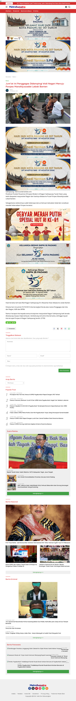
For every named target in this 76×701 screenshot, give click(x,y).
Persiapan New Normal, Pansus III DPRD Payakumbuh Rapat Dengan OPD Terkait (35, 394)
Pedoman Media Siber (58, 694)
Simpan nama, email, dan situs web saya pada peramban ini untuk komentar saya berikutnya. (35, 366)
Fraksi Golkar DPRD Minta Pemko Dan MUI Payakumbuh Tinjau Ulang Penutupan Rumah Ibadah (39, 412)
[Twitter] (33, 688)
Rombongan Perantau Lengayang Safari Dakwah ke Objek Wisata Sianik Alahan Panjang (64, 650)
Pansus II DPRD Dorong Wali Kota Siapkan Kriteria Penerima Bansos (31, 424)
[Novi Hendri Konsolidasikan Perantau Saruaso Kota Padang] (11, 478)
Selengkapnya (37, 493)
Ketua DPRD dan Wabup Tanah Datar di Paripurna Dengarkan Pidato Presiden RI (21, 565)
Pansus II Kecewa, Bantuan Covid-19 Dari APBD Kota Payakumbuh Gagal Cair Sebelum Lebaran (39, 400)
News (7, 81)
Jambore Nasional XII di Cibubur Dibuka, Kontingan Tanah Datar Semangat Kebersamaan (54, 565)
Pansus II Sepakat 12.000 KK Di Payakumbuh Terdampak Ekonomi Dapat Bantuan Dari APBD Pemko (38, 406)
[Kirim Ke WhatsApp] (69, 328)
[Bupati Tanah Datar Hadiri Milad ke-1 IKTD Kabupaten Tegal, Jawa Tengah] (38, 451)
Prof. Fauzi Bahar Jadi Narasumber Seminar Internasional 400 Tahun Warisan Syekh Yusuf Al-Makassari (38, 543)
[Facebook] (29, 688)
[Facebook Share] (54, 328)
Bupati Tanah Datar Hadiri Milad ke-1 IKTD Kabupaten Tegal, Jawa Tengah (30, 472)
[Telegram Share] (65, 328)
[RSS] (46, 688)
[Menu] (7, 6)
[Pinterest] (36, 688)
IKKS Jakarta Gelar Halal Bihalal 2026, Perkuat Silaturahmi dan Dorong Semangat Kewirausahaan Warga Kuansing (43, 486)
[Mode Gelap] (66, 6)
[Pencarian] (69, 6)
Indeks (14, 694)
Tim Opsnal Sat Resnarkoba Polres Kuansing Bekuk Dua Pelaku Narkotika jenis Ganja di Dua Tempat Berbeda (37, 622)
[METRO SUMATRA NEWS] (17, 6)
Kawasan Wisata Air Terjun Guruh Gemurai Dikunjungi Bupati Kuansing (59, 657)
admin (11, 89)
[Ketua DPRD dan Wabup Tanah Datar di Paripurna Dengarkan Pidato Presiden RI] (21, 554)
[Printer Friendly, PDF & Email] (11, 322)
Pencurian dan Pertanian (13, 628)
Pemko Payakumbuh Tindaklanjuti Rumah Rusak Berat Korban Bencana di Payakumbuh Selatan (41, 666)
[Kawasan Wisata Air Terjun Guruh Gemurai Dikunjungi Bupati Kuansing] (29, 655)
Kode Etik (27, 694)
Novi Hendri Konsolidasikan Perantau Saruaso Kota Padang (36, 477)
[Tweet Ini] (57, 328)
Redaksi (20, 694)
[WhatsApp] (43, 688)
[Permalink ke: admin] (7, 90)
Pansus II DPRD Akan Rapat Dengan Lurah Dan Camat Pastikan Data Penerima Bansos (36, 418)
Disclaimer (35, 694)
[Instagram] (39, 688)
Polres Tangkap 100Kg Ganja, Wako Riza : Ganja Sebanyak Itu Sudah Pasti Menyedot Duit (33, 633)
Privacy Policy (45, 694)
